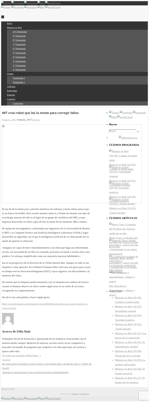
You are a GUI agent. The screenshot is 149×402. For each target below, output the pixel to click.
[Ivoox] (52, 3)
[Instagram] (31, 3)
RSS (119, 291)
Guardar (6, 359)
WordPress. (84, 394)
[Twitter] (6, 3)
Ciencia (36, 119)
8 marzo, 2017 (9, 119)
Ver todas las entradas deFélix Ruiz (21, 355)
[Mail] (41, 3)
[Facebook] (17, 3)
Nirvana (74, 394)
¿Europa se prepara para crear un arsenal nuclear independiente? (35, 372)
